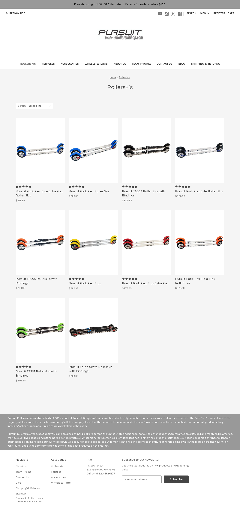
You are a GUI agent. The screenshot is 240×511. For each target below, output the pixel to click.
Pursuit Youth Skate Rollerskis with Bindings (90, 369)
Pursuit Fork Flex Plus (85, 283)
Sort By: (22, 105)
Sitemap (21, 493)
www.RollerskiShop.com (72, 426)
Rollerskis (28, 63)
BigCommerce (35, 498)
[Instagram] (167, 14)
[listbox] (40, 106)
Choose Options (40, 150)
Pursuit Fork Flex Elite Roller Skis (199, 191)
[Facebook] (180, 14)
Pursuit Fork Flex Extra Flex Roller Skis (195, 281)
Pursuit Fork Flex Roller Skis (89, 191)
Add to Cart (93, 330)
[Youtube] (160, 14)
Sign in (204, 13)
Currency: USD (15, 13)
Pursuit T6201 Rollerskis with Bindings (36, 373)
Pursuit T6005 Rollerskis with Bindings (36, 281)
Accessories (70, 63)
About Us (120, 63)
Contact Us (164, 63)
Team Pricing (141, 63)
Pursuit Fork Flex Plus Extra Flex (145, 283)
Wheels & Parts (96, 63)
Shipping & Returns (205, 63)
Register (219, 13)
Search (191, 13)
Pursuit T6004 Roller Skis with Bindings (143, 193)
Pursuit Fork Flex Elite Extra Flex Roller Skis (39, 193)
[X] (173, 14)
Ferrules (48, 63)
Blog (181, 63)
